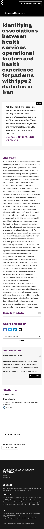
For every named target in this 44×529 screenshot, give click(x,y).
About (5, 475)
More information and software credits (26, 504)
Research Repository (14, 13)
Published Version (12, 356)
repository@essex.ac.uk (23, 490)
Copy (38, 103)
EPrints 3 (8, 500)
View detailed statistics (12, 434)
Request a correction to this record (14, 444)
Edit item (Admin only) (10, 448)
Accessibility (7, 477)
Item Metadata (13, 313)
